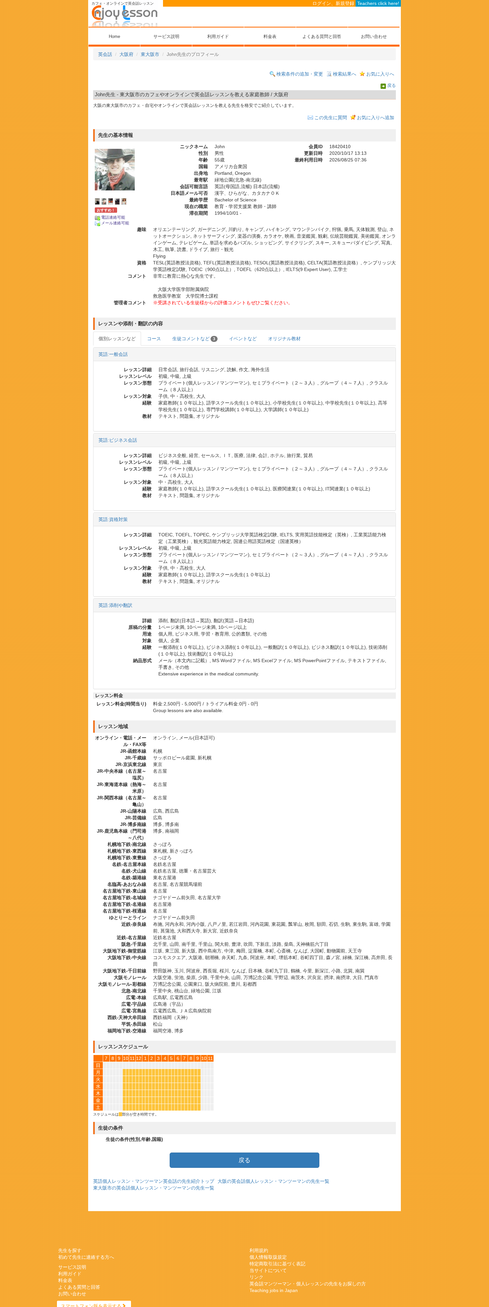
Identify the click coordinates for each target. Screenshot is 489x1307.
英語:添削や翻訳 (115, 605)
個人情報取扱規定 (268, 1257)
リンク (256, 1277)
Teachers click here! (378, 3)
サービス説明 (166, 36)
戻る (391, 86)
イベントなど (243, 338)
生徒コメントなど (193, 338)
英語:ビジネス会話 (117, 440)
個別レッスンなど (117, 338)
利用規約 (258, 1250)
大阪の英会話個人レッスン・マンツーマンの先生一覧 (273, 1181)
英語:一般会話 (113, 354)
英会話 (105, 54)
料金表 (269, 36)
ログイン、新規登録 (333, 3)
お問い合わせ (374, 36)
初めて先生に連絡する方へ (86, 1257)
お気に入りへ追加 (375, 117)
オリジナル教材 (284, 338)
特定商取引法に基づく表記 (277, 1263)
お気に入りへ (380, 74)
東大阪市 (150, 54)
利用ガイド (218, 36)
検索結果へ (344, 74)
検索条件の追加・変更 (299, 74)
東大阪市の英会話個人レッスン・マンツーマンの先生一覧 (153, 1187)
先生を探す (70, 1250)
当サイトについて (268, 1270)
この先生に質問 (330, 117)
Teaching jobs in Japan (273, 1290)
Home (114, 36)
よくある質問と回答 (321, 36)
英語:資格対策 (113, 519)
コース (154, 338)
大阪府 (126, 54)
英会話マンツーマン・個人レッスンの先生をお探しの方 (307, 1283)
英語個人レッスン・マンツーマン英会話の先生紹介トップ (153, 1181)
